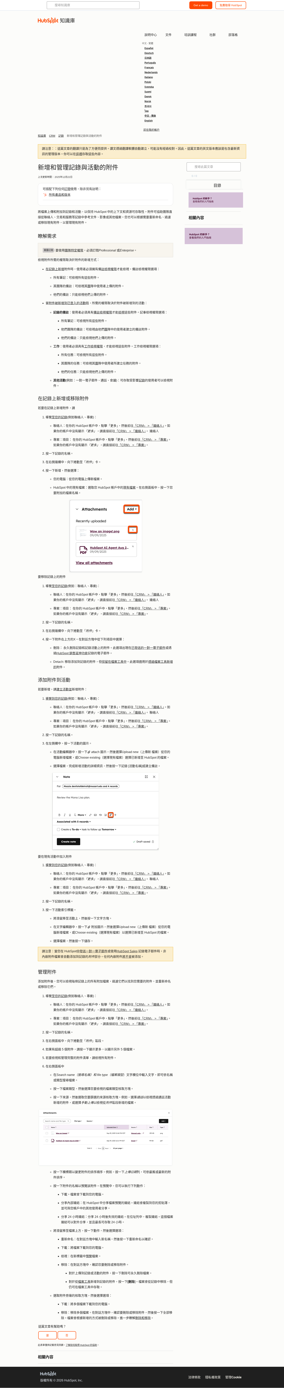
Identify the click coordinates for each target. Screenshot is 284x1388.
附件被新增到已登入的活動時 (69, 303)
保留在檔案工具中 (114, 661)
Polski (148, 82)
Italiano (149, 77)
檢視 (121, 312)
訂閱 (67, 189)
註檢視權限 (109, 269)
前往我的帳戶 (151, 129)
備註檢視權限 (103, 312)
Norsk (148, 101)
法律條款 (194, 1377)
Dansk (148, 96)
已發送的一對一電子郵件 (148, 647)
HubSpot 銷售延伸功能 (72, 653)
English (149, 120)
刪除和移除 (143, 1318)
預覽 (89, 1256)
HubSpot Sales (127, 951)
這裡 (79, 154)
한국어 (148, 106)
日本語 (148, 58)
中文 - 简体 (150, 116)
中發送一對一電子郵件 (92, 951)
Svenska (149, 87)
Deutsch (149, 53)
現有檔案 (129, 487)
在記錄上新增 (55, 269)
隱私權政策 (213, 1377)
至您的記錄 (59, 417)
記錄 (142, 380)
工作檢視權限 (93, 346)
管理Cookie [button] (233, 1377)
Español (149, 48)
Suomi (148, 91)
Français (149, 67)
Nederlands (151, 72)
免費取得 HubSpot (231, 5)
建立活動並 (64, 689)
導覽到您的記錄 (56, 698)
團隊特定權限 (74, 250)
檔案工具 (84, 1281)
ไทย (147, 111)
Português (150, 62)
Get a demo (201, 5)
